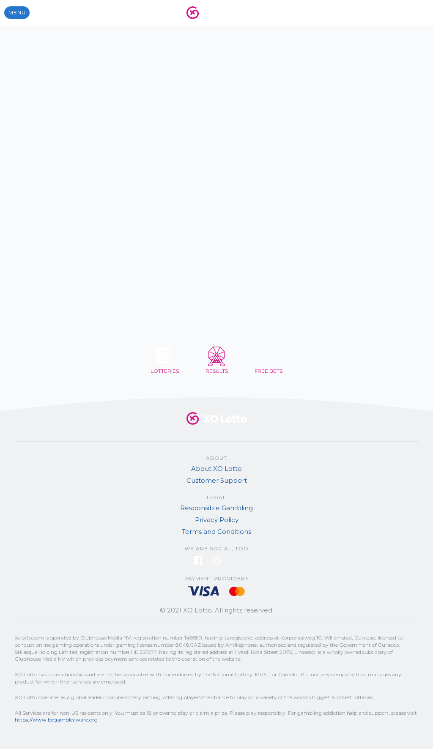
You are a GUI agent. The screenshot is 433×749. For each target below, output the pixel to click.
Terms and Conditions (216, 532)
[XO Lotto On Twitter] (235, 562)
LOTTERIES (165, 371)
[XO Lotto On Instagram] (217, 562)
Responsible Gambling (216, 508)
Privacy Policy (216, 520)
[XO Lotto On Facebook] (199, 562)
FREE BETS (268, 371)
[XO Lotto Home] (216, 427)
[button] (17, 12)
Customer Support (216, 480)
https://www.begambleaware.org (56, 719)
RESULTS (217, 371)
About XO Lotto (216, 469)
